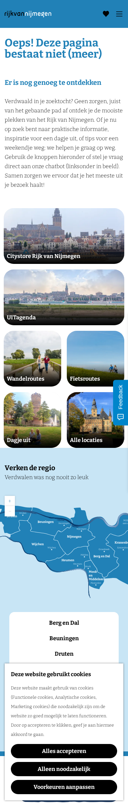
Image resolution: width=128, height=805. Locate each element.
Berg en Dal (64, 622)
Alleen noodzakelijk (64, 769)
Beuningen (64, 638)
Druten (64, 653)
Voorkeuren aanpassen (64, 787)
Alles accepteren (64, 751)
